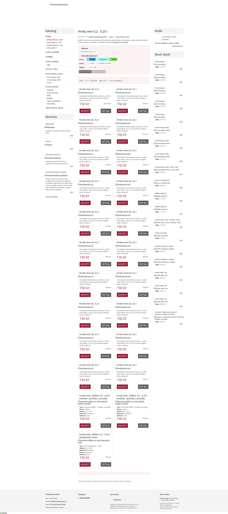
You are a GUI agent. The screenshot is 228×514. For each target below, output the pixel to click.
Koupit (85, 110)
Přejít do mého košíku (170, 43)
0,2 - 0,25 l (93, 67)
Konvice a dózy (51, 69)
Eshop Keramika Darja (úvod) (98, 37)
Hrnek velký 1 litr (161, 272)
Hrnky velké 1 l (52, 48)
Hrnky (111, 37)
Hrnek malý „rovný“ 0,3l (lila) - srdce (167, 220)
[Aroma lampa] (169, 64)
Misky (49, 95)
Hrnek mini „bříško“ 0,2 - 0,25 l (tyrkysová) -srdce (94, 436)
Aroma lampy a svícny (54, 73)
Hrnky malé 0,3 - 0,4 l (54, 42)
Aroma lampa (160, 61)
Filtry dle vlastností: (89, 56)
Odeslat (132, 500)
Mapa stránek (85, 498)
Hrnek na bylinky (161, 233)
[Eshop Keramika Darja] (59, 4)
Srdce (92, 63)
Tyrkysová (103, 59)
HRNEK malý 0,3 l (161, 193)
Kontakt (179, 18)
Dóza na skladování (162, 180)
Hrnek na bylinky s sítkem (164, 246)
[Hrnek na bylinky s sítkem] (169, 249)
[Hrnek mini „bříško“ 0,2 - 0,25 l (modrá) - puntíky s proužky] (132, 403)
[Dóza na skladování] (169, 183)
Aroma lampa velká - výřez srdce (166, 167)
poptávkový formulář (120, 42)
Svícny (49, 82)
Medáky (50, 98)
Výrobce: (84, 48)
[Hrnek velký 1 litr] (169, 275)
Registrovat (178, 46)
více (71, 136)
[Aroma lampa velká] (169, 130)
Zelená (114, 59)
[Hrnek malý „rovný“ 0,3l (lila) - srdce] (169, 222)
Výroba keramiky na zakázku (56, 172)
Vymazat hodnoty (99, 72)
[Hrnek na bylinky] (169, 236)
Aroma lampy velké (54, 80)
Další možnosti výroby (54, 108)
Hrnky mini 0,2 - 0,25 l (122, 37)
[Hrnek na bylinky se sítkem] (169, 262)
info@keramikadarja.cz (58, 501)
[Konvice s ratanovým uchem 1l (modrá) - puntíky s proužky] (169, 318)
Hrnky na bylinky (52, 61)
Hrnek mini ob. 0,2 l (89, 89)
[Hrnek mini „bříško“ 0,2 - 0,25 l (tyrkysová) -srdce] (95, 442)
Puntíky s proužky (104, 63)
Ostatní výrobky (52, 86)
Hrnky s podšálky (52, 52)
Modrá (92, 59)
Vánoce (48, 141)
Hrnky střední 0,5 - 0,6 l (55, 45)
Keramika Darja (89, 51)
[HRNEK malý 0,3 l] (169, 196)
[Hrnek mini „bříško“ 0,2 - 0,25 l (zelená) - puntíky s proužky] (95, 403)
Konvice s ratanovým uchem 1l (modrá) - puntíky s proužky (166, 313)
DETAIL (106, 110)
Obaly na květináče (54, 101)
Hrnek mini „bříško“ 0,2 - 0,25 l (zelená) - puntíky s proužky (94, 397)
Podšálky (49, 56)
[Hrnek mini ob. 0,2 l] (86, 92)
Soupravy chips (52, 93)
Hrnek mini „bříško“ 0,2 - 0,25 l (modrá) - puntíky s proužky (131, 397)
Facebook (80, 7)
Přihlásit (158, 43)
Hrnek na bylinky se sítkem (164, 259)
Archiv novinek (52, 197)
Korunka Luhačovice (53, 154)
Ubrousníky (51, 104)
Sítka (48, 65)
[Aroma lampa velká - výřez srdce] (169, 170)
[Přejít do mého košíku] (157, 38)
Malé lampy (50, 124)
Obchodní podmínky (158, 18)
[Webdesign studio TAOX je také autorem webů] (170, 500)
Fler (86, 7)
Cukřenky (50, 90)
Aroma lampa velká (162, 127)
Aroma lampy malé (53, 77)
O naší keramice (118, 18)
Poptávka (137, 18)
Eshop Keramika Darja (58, 504)
